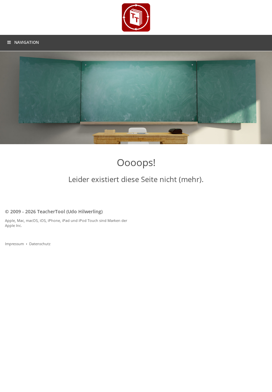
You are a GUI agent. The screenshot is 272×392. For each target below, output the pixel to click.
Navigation (26, 42)
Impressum (14, 243)
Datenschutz (39, 243)
